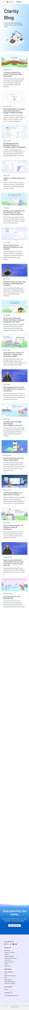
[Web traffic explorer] (9, 981)
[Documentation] (8, 972)
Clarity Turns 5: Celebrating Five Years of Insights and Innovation (13, 853)
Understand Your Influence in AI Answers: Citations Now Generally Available (13, 354)
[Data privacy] (7, 966)
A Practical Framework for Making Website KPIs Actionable (12, 677)
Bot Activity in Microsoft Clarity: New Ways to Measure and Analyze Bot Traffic (14, 320)
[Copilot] (6, 964)
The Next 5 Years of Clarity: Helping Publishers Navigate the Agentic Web (12, 781)
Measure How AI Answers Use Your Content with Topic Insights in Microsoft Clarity (14, 212)
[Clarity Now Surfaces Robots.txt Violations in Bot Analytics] (14, 233)
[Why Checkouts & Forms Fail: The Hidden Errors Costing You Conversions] (14, 375)
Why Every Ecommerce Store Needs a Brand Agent (13, 459)
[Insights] (6, 954)
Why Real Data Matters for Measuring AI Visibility (12, 493)
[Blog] (5, 978)
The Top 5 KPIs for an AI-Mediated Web (12, 597)
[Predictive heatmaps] (9, 983)
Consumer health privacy (15, 1005)
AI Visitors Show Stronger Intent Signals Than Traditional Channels (12, 423)
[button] (14, 925)
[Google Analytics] (9, 956)
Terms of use (25, 1005)
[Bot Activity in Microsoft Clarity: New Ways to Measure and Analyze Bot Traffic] (14, 306)
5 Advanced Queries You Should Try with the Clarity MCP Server (12, 74)
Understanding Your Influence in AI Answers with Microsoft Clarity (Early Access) (13, 639)
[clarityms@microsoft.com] (11, 996)
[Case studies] (7, 980)
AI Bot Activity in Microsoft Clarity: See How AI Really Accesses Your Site (12, 711)
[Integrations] (7, 960)
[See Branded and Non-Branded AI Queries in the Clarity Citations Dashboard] (14, 132)
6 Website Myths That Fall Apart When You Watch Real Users (13, 746)
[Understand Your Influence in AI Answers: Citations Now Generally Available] (14, 341)
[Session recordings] (9, 952)
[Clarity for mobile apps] (10, 958)
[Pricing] (6, 990)
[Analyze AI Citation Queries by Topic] (14, 166)
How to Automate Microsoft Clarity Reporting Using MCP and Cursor (13, 888)
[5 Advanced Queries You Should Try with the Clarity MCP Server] (14, 61)
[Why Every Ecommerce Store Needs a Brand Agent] (14, 446)
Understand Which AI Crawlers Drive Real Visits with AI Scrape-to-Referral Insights (14, 110)
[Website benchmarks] (10, 976)
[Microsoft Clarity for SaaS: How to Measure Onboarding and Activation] (14, 270)
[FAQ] (5, 974)
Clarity (18, 2)
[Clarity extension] (9, 962)
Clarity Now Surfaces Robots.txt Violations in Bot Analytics (13, 247)
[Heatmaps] (7, 950)
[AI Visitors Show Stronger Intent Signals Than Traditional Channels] (14, 410)
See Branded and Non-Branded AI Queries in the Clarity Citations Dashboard (14, 145)
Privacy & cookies (5, 1005)
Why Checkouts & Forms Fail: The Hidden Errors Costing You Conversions (14, 389)
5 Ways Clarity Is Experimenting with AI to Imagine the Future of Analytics (14, 817)
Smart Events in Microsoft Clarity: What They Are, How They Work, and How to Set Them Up (13, 562)
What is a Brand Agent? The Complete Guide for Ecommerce (13, 527)
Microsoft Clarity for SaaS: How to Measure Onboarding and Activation (14, 283)
